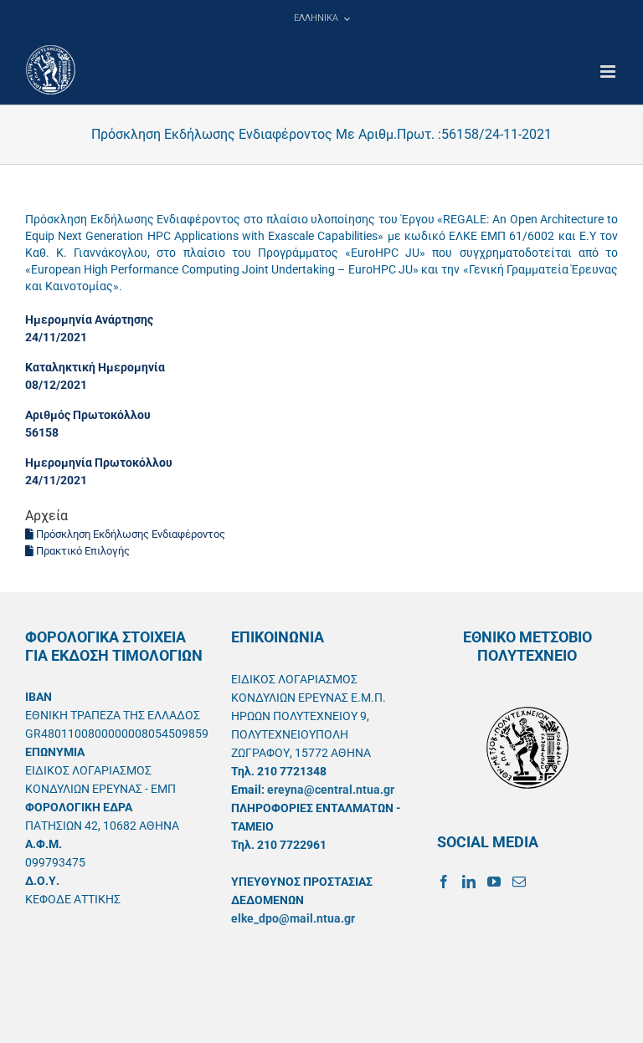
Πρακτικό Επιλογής (81, 551)
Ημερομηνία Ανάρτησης (89, 319)
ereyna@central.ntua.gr (330, 789)
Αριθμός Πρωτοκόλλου (88, 415)
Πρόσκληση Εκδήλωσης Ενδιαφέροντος (129, 534)
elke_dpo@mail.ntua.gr (293, 918)
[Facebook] (443, 881)
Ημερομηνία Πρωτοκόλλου (98, 462)
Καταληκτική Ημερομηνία (95, 367)
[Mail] (519, 881)
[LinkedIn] (469, 881)
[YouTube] (494, 881)
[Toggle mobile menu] (609, 71)
